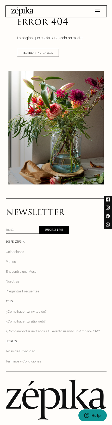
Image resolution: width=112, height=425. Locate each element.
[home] (22, 11)
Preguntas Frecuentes (22, 291)
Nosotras (12, 281)
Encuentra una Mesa (21, 271)
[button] (97, 11)
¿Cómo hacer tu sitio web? (26, 321)
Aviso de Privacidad (20, 351)
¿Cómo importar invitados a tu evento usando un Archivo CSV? (53, 331)
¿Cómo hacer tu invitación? (26, 311)
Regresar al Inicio (38, 52)
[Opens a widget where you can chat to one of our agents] (92, 415)
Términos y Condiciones (23, 361)
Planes (11, 261)
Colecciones (15, 251)
